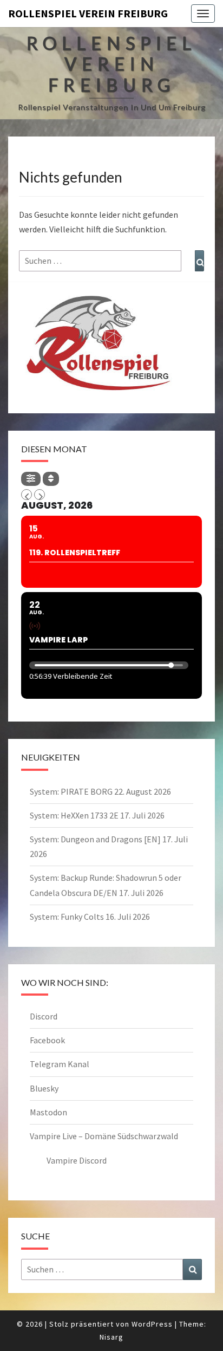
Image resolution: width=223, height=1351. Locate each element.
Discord (43, 1016)
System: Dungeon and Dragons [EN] (95, 839)
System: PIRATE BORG (71, 791)
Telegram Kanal (59, 1063)
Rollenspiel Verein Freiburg (88, 13)
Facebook (47, 1040)
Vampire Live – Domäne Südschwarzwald (104, 1136)
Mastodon (48, 1112)
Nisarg (111, 1337)
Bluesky (44, 1088)
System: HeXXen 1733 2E (74, 815)
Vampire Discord (77, 1160)
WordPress (152, 1324)
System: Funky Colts (67, 916)
